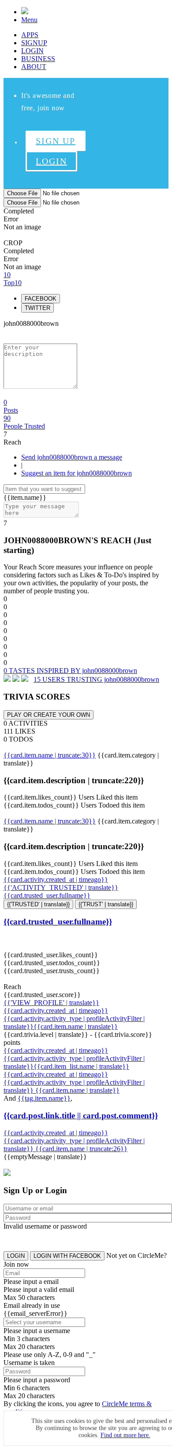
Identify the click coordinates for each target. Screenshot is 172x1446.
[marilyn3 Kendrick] (24, 679)
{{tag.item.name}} (44, 1098)
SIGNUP (34, 42)
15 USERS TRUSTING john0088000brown (96, 679)
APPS (29, 35)
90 (24, 422)
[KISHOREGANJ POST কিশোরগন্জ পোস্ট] (7, 679)
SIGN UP (55, 141)
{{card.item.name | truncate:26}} (81, 1148)
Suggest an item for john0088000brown (76, 473)
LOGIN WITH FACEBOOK (67, 1256)
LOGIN (32, 50)
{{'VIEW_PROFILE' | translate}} (51, 1002)
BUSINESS (38, 58)
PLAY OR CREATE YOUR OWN (48, 714)
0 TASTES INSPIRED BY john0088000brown (70, 670)
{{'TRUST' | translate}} (106, 904)
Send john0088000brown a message (71, 457)
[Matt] (15, 679)
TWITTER (37, 308)
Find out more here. (125, 1435)
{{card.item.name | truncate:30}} (50, 755)
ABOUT (33, 66)
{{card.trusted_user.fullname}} (47, 895)
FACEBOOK (40, 298)
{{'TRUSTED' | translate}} (38, 904)
